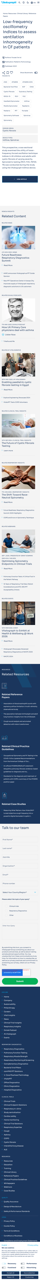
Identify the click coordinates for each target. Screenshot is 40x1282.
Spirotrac (27, 115)
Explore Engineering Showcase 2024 (17, 398)
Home (6, 997)
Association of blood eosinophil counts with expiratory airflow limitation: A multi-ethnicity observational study (20, 706)
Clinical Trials (9, 1101)
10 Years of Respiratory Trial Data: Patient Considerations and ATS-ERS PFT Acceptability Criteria (18, 587)
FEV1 (16, 96)
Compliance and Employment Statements (20, 1241)
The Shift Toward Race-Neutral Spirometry (15, 496)
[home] (9, 2)
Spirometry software (11, 115)
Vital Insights (9, 1015)
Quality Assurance (11, 1202)
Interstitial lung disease (13, 1146)
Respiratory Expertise (13, 1127)
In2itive (26, 101)
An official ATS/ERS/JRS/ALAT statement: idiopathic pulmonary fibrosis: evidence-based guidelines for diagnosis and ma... (21, 769)
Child (32, 87)
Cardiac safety (10, 1116)
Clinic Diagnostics (11, 1086)
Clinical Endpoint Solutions (15, 1105)
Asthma (7, 1135)
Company (8, 1000)
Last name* (6, 845)
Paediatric (25, 106)
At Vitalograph (10, 1034)
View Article (20, 179)
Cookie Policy (9, 1226)
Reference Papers (11, 1176)
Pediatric (7, 111)
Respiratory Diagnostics (14, 1049)
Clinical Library (10, 1172)
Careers (7, 1012)
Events (6, 1038)
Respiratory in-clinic (12, 1109)
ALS (5, 1150)
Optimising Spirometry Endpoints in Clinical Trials (17, 562)
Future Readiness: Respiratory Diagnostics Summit (15, 258)
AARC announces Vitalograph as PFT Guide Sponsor (19, 274)
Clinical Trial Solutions (13, 1124)
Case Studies (9, 1191)
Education (8, 1165)
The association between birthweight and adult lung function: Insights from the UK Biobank (21, 715)
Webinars (8, 1187)
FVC (24, 96)
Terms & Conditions (12, 1231)
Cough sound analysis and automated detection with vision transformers (17, 722)
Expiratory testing (25, 92)
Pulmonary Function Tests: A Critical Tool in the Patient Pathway (19, 578)
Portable (25, 111)
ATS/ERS (15, 82)
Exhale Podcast (10, 1030)
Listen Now (9, 334)
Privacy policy (33, 1245)
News (6, 1019)
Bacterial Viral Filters (12, 1068)
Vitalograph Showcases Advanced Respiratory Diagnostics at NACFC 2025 (18, 650)
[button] (6, 1245)
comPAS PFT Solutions (13, 1071)
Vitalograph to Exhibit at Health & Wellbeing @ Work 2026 (17, 633)
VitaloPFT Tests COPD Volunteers (16, 402)
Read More (8, 265)
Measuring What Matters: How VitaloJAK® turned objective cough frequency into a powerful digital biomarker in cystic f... (19, 813)
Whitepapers (9, 1183)
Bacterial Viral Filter (11, 87)
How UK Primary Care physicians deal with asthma (18, 329)
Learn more (8, 451)
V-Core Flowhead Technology (16, 1075)
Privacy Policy (9, 1221)
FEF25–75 (7, 96)
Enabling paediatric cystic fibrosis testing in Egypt (16, 383)
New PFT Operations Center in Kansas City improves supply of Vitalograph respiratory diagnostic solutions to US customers (19, 283)
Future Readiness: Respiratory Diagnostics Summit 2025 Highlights (19, 511)
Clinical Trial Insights (13, 1023)
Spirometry (8, 120)
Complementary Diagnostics (16, 1064)
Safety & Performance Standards (17, 1211)
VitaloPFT (8, 1079)
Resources (8, 1161)
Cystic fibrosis (9, 92)
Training (7, 1168)
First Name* (6, 836)
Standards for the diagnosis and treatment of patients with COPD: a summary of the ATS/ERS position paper (21, 779)
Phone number (7, 880)
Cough (7, 1131)
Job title (5, 853)
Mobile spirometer (11, 106)
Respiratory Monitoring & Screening (19, 1060)
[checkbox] (20, 911)
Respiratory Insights (12, 1026)
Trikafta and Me (9, 341)
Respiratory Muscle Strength (16, 1056)
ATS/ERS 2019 (27, 82)
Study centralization (12, 1112)
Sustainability (9, 1004)
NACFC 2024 (8, 656)
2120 (5, 82)
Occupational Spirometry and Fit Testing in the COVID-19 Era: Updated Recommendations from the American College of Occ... (21, 758)
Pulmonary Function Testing (15, 1053)
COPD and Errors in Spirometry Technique (19, 518)
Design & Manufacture (12, 1207)
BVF (23, 87)
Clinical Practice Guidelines (15, 1179)
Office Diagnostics (12, 1082)
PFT (16, 111)
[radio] (20, 906)
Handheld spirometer (11, 101)
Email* (4, 871)
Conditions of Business (13, 1236)
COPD (6, 1138)
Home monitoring (11, 1120)
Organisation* (7, 862)
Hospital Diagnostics (13, 1090)
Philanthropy (9, 1008)
